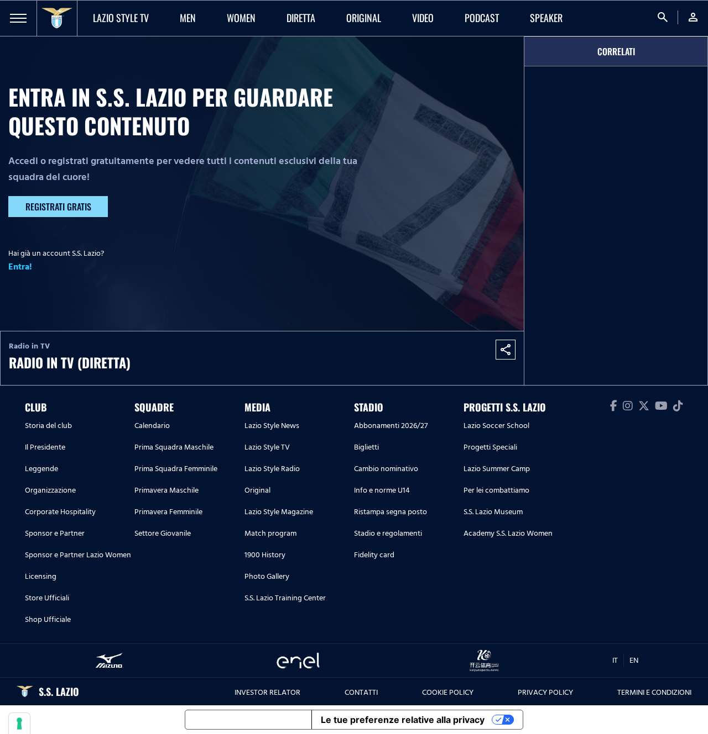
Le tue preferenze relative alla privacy (403, 719)
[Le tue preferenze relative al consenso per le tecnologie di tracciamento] (19, 723)
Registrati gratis (58, 206)
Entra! (20, 267)
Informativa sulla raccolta (248, 719)
